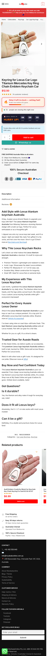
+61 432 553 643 (10, 549)
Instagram (7, 619)
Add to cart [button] (20, 501)
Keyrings (21, 19)
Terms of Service (8, 583)
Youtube (6, 616)
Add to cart (28, 137)
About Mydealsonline (10, 571)
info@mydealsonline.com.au (12, 556)
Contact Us (6, 601)
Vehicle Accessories (15, 318)
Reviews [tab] (6, 204)
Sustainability (7, 580)
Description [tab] (6, 194)
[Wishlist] (36, 452)
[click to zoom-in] (23, 44)
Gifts (25, 359)
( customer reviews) (20, 94)
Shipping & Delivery (9, 595)
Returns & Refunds (9, 598)
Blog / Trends (7, 574)
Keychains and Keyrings (17, 242)
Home (4, 19)
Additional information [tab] (11, 199)
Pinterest (6, 622)
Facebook (7, 613)
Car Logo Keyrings (32, 19)
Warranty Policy (8, 604)
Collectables (12, 19)
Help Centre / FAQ (9, 592)
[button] (43, 4)
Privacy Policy (7, 577)
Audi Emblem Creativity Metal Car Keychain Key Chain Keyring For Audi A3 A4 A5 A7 (20, 490)
